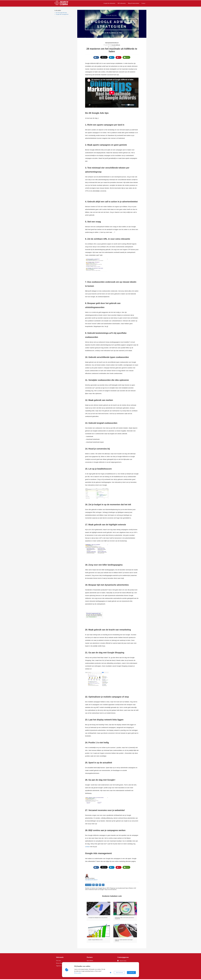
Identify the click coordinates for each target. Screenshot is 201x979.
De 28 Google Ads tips (61, 12)
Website (87, 884)
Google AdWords (116, 45)
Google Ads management (62, 14)
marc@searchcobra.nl (111, 42)
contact (87, 846)
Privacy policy (77, 973)
